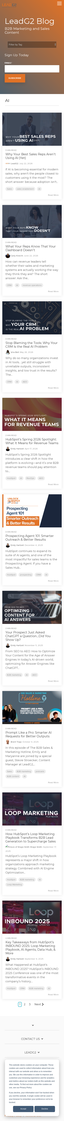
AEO (25, 381)
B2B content (13, 776)
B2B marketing (14, 675)
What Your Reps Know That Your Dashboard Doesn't (30, 248)
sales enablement (25, 189)
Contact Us (30, 1039)
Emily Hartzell (17, 448)
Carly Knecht (16, 255)
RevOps (30, 478)
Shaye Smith (36, 847)
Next (37, 1004)
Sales (9, 189)
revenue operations (32, 285)
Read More (53, 195)
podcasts (40, 771)
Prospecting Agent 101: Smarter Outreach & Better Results (29, 537)
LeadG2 (14, 163)
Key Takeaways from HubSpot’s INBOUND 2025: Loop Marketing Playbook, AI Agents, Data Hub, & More (30, 947)
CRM (9, 285)
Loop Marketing (14, 884)
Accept (23, 1109)
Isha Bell (14, 352)
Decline (44, 1109)
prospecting (26, 574)
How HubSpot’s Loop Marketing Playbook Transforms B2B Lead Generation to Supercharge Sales (30, 837)
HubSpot (11, 478)
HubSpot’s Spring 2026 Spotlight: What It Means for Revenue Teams (31, 441)
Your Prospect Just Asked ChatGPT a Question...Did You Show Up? (28, 636)
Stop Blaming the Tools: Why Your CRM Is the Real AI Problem (31, 344)
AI (39, 189)
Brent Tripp (15, 742)
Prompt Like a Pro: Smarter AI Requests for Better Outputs (28, 734)
